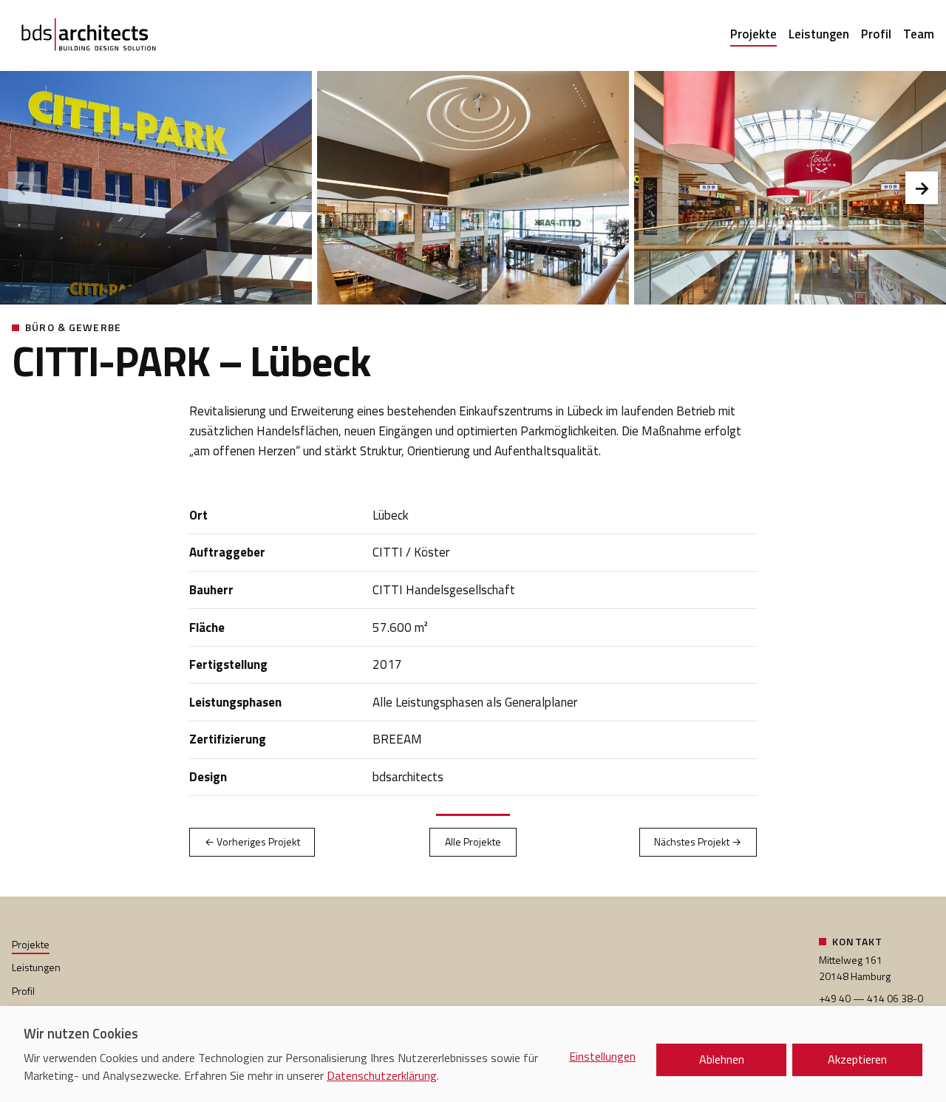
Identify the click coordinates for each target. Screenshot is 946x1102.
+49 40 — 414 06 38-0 (871, 998)
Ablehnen (721, 1059)
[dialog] (473, 1054)
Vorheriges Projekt (252, 841)
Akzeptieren (857, 1059)
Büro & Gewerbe (73, 327)
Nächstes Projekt (697, 841)
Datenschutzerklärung (382, 1075)
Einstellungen (602, 1056)
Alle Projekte (473, 841)
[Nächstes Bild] (921, 187)
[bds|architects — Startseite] (89, 35)
